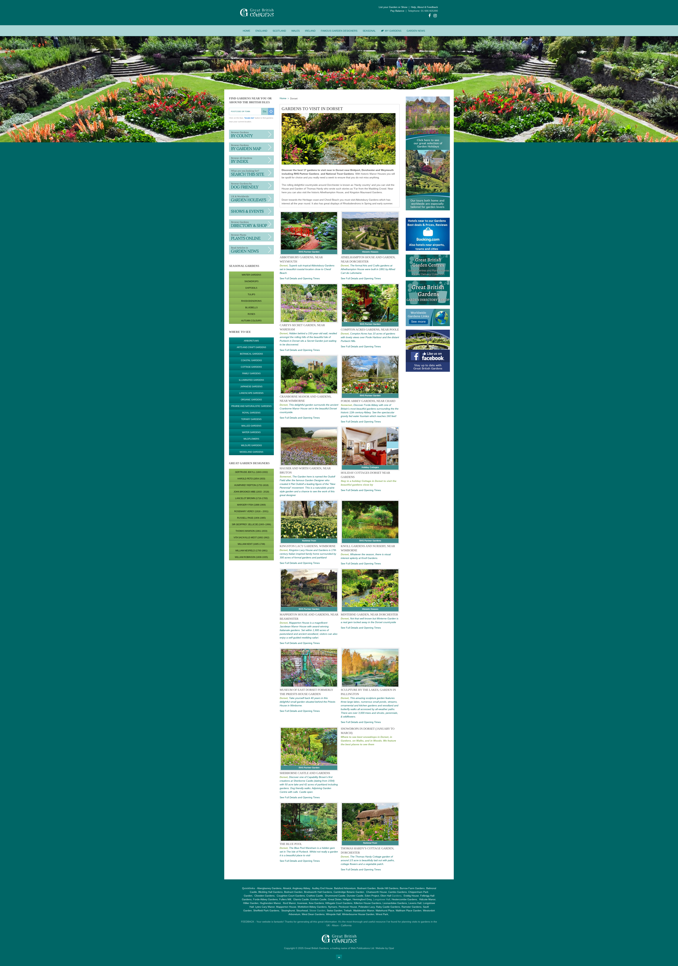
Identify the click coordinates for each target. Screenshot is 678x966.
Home (246, 30)
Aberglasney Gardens (269, 888)
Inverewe (302, 903)
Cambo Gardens (397, 892)
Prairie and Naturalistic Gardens (251, 406)
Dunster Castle (355, 895)
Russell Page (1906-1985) (251, 518)
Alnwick (287, 888)
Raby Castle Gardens (388, 906)
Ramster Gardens (411, 906)
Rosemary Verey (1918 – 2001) (251, 511)
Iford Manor (289, 903)
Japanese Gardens (251, 386)
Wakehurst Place (385, 910)
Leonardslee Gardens (395, 903)
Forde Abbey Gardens (265, 899)
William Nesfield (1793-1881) (251, 550)
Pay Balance (397, 10)
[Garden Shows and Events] (251, 211)
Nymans (332, 906)
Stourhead (302, 910)
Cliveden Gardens (264, 895)
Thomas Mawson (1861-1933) (251, 531)
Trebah (348, 910)
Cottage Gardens (251, 367)
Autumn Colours (251, 320)
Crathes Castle (314, 895)
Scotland (279, 30)
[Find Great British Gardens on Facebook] (430, 16)
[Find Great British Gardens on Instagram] (435, 16)
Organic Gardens (251, 399)
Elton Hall (385, 895)
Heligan (347, 899)
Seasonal (369, 30)
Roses (251, 314)
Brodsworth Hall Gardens (318, 892)
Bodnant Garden (366, 888)
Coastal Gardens (251, 360)
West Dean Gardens (313, 914)
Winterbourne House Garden (358, 914)
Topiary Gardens (251, 419)
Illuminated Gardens (251, 380)
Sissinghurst (288, 910)
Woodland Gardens (251, 452)
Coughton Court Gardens (291, 895)
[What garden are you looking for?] (251, 172)
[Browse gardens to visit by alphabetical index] (251, 159)
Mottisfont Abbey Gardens (312, 906)
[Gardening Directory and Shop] (251, 236)
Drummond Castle (334, 895)
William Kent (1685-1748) (251, 544)
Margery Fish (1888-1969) (251, 505)
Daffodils (251, 288)
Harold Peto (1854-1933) (251, 478)
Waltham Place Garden (408, 910)
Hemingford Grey (362, 899)
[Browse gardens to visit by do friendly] (251, 185)
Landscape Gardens (251, 393)
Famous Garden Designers (339, 30)
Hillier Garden (250, 903)
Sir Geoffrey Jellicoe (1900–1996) (251, 524)
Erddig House (411, 895)
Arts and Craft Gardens (251, 347)
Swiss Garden (334, 910)
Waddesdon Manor (363, 910)
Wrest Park (382, 914)
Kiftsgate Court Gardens (338, 903)
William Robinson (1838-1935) (251, 557)
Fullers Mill (285, 899)
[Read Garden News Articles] (251, 249)
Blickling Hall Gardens (270, 892)
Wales (295, 30)
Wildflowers (251, 439)
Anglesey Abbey (301, 888)
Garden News (416, 30)
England (261, 30)
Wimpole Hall (333, 914)
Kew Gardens (316, 903)
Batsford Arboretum (345, 888)
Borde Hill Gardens (387, 888)
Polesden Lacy (366, 906)
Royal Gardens (251, 413)
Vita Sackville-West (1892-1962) (251, 537)
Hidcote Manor (427, 899)
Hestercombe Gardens (404, 899)
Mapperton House (286, 906)
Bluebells (251, 307)
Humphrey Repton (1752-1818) (251, 485)
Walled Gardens (251, 426)
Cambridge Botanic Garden (349, 892)
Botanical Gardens (251, 354)
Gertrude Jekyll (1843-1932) (251, 472)
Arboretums (251, 341)
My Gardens (393, 30)
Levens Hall (414, 903)
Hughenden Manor (270, 903)
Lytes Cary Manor (265, 906)
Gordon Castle (318, 899)
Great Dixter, (335, 899)
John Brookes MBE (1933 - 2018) (251, 492)
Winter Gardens (251, 275)
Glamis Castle (301, 899)
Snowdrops (251, 281)
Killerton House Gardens (367, 903)
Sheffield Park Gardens (266, 910)
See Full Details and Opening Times (300, 278)
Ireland (310, 30)
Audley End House (322, 888)
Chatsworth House (376, 892)
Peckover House (348, 906)
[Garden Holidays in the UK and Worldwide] (251, 198)
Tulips (251, 294)
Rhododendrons (251, 301)
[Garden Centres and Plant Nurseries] (251, 223)
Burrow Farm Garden (412, 888)
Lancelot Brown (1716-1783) (251, 498)
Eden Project (372, 895)
